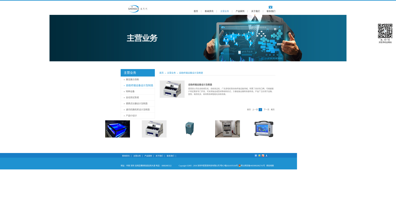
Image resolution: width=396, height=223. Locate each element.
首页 (196, 11)
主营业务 (171, 73)
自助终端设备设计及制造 (191, 73)
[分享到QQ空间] (259, 155)
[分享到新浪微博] (263, 155)
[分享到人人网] (266, 155)
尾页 (273, 110)
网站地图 (269, 166)
